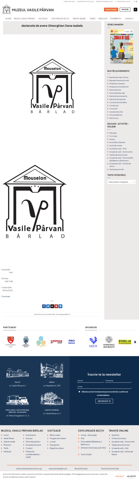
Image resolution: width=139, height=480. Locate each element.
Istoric (6, 435)
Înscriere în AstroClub (110, 468)
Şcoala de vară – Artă (117, 149)
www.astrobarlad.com (104, 1)
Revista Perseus (81, 468)
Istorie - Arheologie (89, 435)
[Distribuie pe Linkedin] (60, 306)
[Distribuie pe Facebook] (44, 306)
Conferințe (113, 105)
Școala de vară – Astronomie (120, 152)
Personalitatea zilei (117, 93)
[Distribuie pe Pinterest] (56, 306)
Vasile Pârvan (9, 438)
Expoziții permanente (118, 96)
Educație (113, 133)
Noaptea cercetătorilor (119, 87)
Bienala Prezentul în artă (119, 80)
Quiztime (115, 435)
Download (6, 296)
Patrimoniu (113, 118)
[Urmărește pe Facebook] (134, 1)
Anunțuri (29, 438)
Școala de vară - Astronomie (123, 442)
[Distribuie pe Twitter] (48, 306)
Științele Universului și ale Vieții (93, 448)
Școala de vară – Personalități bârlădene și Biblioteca (121, 159)
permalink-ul (65, 314)
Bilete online (55, 435)
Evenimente (115, 18)
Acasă (8, 18)
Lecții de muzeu (115, 145)
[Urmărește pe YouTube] (136, 1)
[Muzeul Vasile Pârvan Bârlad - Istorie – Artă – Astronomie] (30, 9)
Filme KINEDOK (115, 115)
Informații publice (33, 442)
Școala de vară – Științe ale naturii (120, 164)
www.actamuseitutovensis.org (29, 468)
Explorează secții (60, 18)
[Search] (135, 9)
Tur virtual (113, 136)
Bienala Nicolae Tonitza (118, 77)
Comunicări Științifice (118, 102)
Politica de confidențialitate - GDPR (33, 454)
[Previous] (109, 48)
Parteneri (7, 445)
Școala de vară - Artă (120, 448)
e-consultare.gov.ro (122, 1)
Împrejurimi (54, 445)
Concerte (113, 109)
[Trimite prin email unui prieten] (52, 306)
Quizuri (112, 139)
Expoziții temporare (117, 99)
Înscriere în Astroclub (85, 1)
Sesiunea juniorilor (116, 169)
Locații (52, 442)
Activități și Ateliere (117, 142)
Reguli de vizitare (57, 448)
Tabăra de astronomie (118, 155)
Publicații (102, 18)
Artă (82, 438)
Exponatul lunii (115, 90)
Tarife (93, 18)
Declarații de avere (33, 445)
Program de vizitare (58, 438)
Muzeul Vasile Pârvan (24, 18)
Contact (129, 18)
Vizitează (43, 18)
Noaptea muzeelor (117, 83)
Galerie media (9, 442)
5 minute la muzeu (119, 438)
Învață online (79, 18)
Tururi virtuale (69, 1)
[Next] (134, 48)
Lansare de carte (116, 112)
